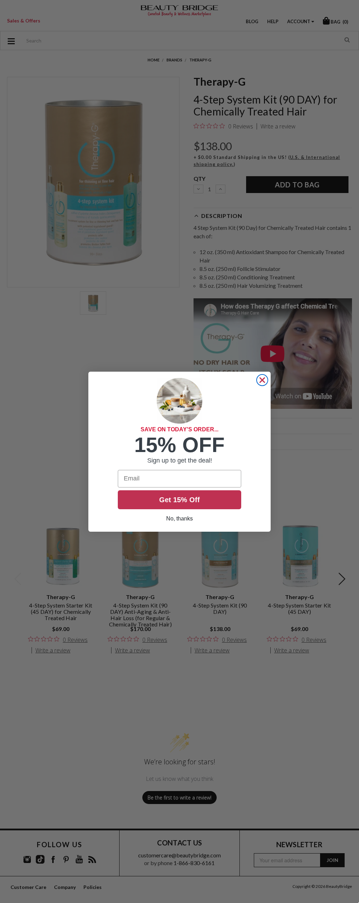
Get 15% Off (179, 500)
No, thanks (179, 519)
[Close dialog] (262, 380)
